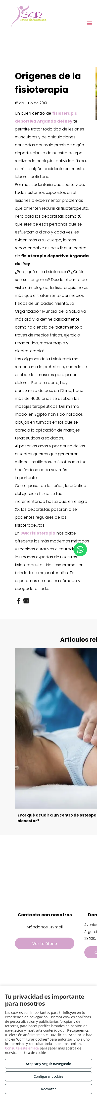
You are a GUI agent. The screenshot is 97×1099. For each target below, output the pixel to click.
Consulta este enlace (22, 1048)
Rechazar (48, 1089)
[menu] (90, 23)
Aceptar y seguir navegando (48, 1063)
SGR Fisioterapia (37, 533)
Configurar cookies (48, 1076)
